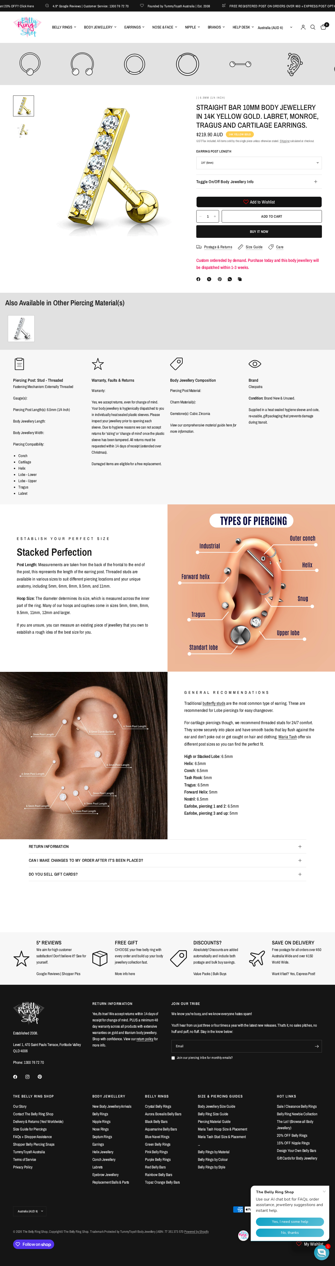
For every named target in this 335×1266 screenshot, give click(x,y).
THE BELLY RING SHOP (33, 1096)
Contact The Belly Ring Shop (33, 1114)
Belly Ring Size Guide (213, 1114)
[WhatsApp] (231, 279)
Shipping (284, 141)
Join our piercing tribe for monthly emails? (205, 1057)
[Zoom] (170, 106)
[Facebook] (199, 279)
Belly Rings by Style (211, 1167)
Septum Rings (102, 1136)
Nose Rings (100, 1129)
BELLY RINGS (62, 27)
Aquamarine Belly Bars (161, 1129)
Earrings (98, 1144)
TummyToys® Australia (29, 1152)
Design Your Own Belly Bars (296, 1150)
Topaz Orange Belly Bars (162, 1182)
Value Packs (201, 973)
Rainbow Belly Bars (158, 1174)
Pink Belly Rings (156, 1152)
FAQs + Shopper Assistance (32, 1136)
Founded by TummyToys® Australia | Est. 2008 (157, 6)
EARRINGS (132, 27)
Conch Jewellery (103, 1159)
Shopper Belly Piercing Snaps (33, 1144)
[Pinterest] (221, 279)
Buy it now (259, 231)
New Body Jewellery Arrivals (111, 1106)
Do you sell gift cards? (53, 874)
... (199, 1144)
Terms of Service (24, 1159)
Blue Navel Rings (157, 1136)
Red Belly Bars (155, 1167)
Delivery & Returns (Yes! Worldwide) (38, 1121)
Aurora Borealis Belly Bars (163, 1114)
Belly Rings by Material (214, 1152)
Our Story (19, 1106)
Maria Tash (287, 737)
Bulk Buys (220, 973)
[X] (210, 279)
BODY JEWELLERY (98, 27)
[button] (321, 1252)
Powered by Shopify (196, 1231)
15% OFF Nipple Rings (293, 1143)
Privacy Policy (22, 1167)
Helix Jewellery (102, 1152)
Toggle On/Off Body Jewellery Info (225, 181)
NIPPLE (190, 27)
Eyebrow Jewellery (105, 1174)
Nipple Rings (101, 1121)
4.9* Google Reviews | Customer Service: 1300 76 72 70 (69, 6)
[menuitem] (64, 27)
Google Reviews (48, 973)
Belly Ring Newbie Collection (297, 1114)
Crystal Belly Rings (158, 1106)
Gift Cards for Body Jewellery (297, 1158)
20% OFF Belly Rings (292, 1135)
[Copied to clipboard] (241, 279)
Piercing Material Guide (214, 1121)
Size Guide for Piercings (30, 1129)
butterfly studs (214, 703)
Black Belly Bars (156, 1121)
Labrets (97, 1167)
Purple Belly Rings (158, 1159)
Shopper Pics (71, 973)
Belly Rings (100, 1114)
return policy (144, 1039)
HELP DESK (241, 27)
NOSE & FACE (162, 27)
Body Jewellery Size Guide (216, 1106)
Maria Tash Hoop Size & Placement (222, 1129)
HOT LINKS (286, 1096)
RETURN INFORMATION (49, 846)
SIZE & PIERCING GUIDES (220, 1096)
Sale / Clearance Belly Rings (296, 1106)
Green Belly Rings (157, 1144)
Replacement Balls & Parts (110, 1182)
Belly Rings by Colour (213, 1159)
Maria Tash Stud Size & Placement (222, 1136)
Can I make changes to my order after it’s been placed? (86, 860)
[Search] (313, 27)
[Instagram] (31, 1077)
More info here (125, 973)
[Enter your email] (316, 1046)
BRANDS (214, 27)
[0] (322, 27)
